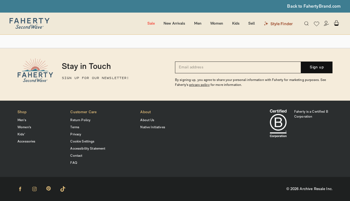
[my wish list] (316, 24)
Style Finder (281, 23)
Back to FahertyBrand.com (314, 6)
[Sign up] (326, 23)
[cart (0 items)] (336, 23)
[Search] (306, 23)
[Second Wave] (76, 23)
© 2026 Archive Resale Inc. (309, 189)
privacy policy (199, 85)
